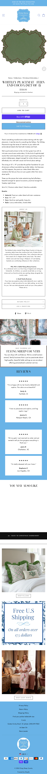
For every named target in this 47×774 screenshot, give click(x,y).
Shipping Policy (23, 713)
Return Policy (23, 302)
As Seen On (23, 727)
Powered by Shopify (23, 772)
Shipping (16, 92)
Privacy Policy (23, 705)
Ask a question (23, 306)
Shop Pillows (23, 596)
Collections (17, 78)
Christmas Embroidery (30, 78)
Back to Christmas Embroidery (25, 535)
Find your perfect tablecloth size (23, 716)
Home (10, 78)
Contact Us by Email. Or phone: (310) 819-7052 (23, 724)
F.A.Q (23, 720)
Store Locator (23, 731)
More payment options (23, 122)
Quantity (23, 100)
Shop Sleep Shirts (23, 698)
